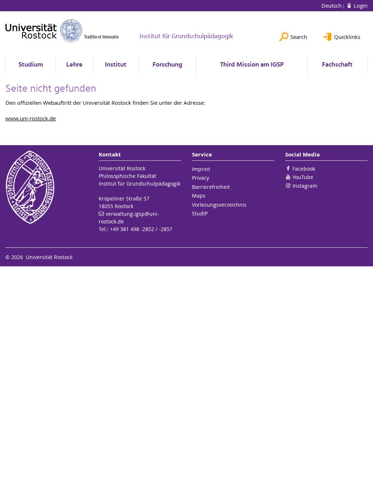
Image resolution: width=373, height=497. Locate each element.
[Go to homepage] (62, 31)
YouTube (302, 177)
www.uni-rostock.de (30, 118)
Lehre (74, 65)
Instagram (304, 185)
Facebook (303, 168)
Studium (31, 65)
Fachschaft (337, 65)
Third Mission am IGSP (252, 65)
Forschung (167, 65)
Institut (115, 65)
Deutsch (332, 5)
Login (360, 5)
